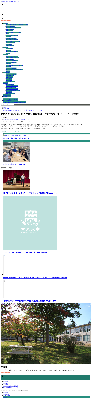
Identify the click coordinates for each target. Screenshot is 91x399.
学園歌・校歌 (9, 30)
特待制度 (8, 66)
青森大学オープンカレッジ (13, 41)
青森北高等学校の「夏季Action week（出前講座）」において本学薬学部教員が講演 (35, 278)
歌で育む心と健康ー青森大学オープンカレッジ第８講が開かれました (30, 193)
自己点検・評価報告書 (12, 39)
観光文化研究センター (12, 86)
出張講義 (8, 36)
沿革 (7, 33)
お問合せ (5, 384)
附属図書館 (9, 44)
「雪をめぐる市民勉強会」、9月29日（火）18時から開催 (25, 252)
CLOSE (2, 12)
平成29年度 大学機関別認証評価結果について (14, 102)
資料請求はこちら (5, 372)
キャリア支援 (6, 72)
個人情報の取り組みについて (10, 100)
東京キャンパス (7, 95)
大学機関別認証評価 (11, 38)
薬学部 (8, 53)
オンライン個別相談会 (12, 60)
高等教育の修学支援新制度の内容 (14, 65)
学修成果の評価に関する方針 (13, 27)
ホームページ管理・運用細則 (10, 99)
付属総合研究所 (10, 84)
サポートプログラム (11, 74)
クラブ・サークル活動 (12, 35)
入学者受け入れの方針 (12, 56)
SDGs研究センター (11, 87)
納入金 (8, 71)
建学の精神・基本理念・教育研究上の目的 (17, 24)
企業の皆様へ (9, 77)
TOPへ (5, 397)
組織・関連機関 (10, 29)
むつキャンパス (7, 96)
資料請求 (8, 63)
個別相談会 (6, 394)
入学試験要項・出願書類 (12, 57)
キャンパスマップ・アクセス (13, 32)
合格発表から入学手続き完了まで (14, 69)
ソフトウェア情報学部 (12, 51)
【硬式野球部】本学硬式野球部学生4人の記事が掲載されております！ (30, 301)
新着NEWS (6, 108)
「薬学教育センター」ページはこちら (10, 131)
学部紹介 (5, 47)
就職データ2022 (10, 75)
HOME (5, 107)
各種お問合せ (6, 395)
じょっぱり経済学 (10, 42)
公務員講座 (9, 78)
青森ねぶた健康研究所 (12, 89)
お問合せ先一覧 (10, 45)
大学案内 (5, 23)
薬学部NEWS (17, 119)
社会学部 (8, 50)
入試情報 (5, 54)
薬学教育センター (25, 119)
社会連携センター (10, 93)
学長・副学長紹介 (10, 26)
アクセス (5, 383)
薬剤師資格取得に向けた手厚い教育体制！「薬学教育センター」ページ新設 (22, 110)
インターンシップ (10, 81)
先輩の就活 (9, 80)
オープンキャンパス (11, 62)
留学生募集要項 (10, 59)
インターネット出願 (11, 68)
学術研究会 (9, 92)
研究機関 (5, 83)
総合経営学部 (9, 48)
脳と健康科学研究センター (13, 90)
